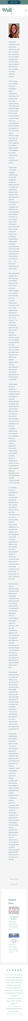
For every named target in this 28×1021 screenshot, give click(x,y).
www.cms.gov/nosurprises (14, 1006)
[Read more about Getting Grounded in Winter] (14, 935)
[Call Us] (7, 970)
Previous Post (14, 879)
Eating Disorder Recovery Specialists (14, 470)
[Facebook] (12, 970)
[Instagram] (18, 970)
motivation (15, 924)
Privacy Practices (14, 1013)
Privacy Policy (8, 1013)
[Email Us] (10, 970)
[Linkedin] (15, 970)
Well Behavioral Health (11, 975)
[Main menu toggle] (26, 10)
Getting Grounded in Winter (14, 941)
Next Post (14, 884)
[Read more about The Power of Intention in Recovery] (14, 910)
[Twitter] (20, 970)
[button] (14, 2)
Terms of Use (20, 1013)
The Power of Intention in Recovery (14, 917)
